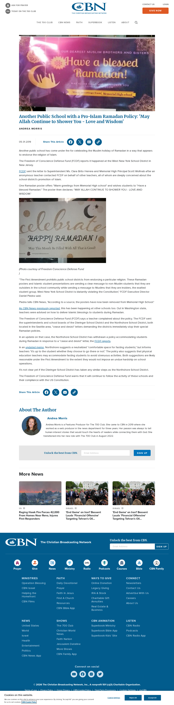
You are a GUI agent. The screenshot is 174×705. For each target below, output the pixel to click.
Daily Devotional (67, 583)
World (25, 630)
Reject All (133, 697)
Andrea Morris (30, 128)
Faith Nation (64, 639)
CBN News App (31, 655)
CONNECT (133, 578)
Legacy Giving (100, 588)
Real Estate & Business (99, 608)
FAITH (79, 22)
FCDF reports (102, 341)
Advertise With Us (137, 593)
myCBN (142, 690)
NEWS (26, 621)
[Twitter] (79, 141)
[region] (87, 698)
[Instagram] (91, 674)
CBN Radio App (136, 635)
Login (166, 4)
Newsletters (133, 583)
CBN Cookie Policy (82, 690)
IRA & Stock (98, 593)
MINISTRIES (30, 578)
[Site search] (136, 24)
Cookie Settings (114, 697)
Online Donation (101, 583)
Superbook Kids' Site (104, 635)
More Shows (64, 649)
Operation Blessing (34, 583)
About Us (132, 603)
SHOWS (62, 621)
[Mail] (89, 141)
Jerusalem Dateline (68, 644)
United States (30, 625)
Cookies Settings (127, 690)
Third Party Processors (105, 690)
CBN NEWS (64, 22)
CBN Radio (133, 625)
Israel (25, 635)
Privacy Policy (47, 690)
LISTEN (112, 22)
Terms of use (30, 690)
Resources (63, 603)
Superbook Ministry (103, 625)
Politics (26, 650)
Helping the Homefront (29, 595)
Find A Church (65, 598)
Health (26, 640)
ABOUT (125, 22)
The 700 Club (45, 22)
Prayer (61, 588)
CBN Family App (67, 654)
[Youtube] (74, 674)
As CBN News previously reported (39, 308)
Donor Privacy (63, 690)
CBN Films (28, 601)
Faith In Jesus (65, 593)
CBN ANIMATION (103, 621)
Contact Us (148, 4)
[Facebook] (70, 141)
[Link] (98, 141)
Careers (131, 598)
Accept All (152, 697)
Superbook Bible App (104, 630)
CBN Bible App (66, 608)
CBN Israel (28, 588)
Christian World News (66, 632)
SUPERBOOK (95, 22)
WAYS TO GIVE (101, 578)
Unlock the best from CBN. (61, 452)
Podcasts (132, 630)
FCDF (22, 171)
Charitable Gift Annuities (100, 600)
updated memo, (35, 347)
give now (155, 10)
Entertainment (31, 645)
